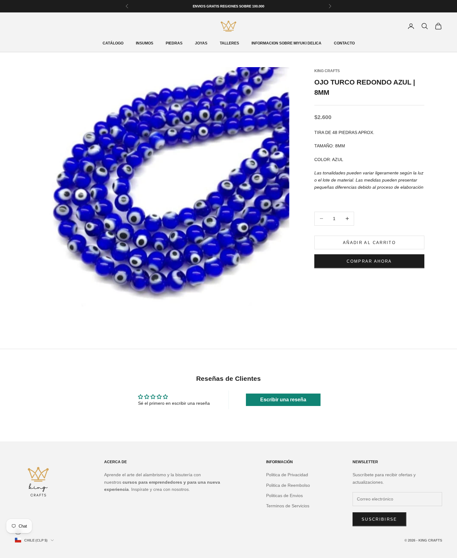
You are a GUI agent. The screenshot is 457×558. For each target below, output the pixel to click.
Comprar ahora (369, 261)
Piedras (174, 43)
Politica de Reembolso (288, 485)
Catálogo (113, 43)
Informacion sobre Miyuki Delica (286, 43)
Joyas (201, 43)
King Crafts (327, 71)
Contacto (344, 43)
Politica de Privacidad (287, 474)
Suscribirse (379, 519)
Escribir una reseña (283, 399)
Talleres (229, 43)
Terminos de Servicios (287, 505)
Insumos (144, 43)
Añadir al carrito (369, 242)
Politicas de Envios (284, 495)
